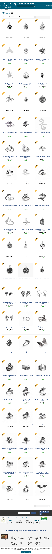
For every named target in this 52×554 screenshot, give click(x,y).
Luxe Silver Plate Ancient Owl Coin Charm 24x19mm (42, 108)
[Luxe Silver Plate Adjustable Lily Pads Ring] (42, 488)
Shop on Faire (38, 538)
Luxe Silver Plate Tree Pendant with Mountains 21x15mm (26, 84)
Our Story (29, 536)
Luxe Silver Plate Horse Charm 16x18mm (9, 108)
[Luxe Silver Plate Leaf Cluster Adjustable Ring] (9, 172)
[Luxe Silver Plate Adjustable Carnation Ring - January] (25, 391)
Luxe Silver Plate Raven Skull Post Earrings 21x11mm (26, 303)
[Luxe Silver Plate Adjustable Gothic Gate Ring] (42, 367)
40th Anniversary (31, 537)
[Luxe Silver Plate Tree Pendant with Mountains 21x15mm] (25, 75)
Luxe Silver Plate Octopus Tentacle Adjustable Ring (42, 327)
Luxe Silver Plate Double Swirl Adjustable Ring (42, 133)
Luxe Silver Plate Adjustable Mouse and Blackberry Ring (26, 497)
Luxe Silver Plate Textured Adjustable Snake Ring (10, 352)
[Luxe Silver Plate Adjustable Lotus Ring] (42, 148)
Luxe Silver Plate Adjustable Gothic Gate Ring (42, 376)
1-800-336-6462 (14, 544)
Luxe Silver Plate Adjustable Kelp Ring (26, 375)
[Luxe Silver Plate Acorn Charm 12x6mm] (25, 99)
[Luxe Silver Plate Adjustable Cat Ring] (25, 221)
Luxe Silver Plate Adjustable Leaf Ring (26, 132)
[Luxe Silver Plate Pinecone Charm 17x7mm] (42, 75)
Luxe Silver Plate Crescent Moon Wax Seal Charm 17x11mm (42, 279)
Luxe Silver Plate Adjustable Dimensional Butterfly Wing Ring (42, 352)
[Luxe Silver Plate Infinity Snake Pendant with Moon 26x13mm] (42, 221)
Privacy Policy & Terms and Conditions (32, 549)
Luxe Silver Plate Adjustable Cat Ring (26, 229)
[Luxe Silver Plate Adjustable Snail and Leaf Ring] (25, 197)
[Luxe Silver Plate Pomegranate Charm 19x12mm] (42, 245)
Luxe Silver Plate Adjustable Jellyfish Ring (9, 376)
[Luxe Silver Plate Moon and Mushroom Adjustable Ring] (25, 172)
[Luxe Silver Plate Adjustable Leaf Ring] (25, 124)
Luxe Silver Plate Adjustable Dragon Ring (9, 399)
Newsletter (47, 536)
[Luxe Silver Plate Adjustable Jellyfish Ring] (9, 367)
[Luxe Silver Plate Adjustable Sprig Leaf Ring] (9, 148)
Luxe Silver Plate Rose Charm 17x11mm (9, 35)
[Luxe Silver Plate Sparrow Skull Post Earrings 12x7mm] (9, 294)
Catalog (21, 543)
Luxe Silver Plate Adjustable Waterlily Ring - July (26, 449)
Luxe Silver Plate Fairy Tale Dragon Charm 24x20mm (42, 60)
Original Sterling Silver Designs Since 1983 (26, 3)
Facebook (47, 537)
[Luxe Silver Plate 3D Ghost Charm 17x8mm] (25, 245)
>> (48, 16)
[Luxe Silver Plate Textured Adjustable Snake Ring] (9, 343)
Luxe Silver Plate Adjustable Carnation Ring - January (26, 400)
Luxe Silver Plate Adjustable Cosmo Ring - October (26, 473)
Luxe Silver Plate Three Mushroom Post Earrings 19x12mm (9, 327)
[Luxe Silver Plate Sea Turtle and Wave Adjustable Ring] (42, 172)
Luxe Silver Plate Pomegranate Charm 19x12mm (42, 254)
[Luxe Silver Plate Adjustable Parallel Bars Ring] (9, 221)
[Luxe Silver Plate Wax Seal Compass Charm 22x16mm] (9, 245)
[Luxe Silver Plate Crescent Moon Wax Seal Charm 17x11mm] (42, 270)
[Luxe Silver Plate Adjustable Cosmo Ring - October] (25, 464)
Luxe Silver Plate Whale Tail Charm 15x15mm (9, 60)
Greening (29, 543)
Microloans (30, 544)
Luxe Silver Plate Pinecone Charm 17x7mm (42, 84)
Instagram (47, 539)
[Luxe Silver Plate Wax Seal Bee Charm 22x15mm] (25, 270)
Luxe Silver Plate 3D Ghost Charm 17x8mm (26, 254)
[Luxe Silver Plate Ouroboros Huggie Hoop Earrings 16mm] (25, 318)
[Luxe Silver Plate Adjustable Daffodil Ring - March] (9, 415)
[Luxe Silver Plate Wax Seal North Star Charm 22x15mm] (9, 270)
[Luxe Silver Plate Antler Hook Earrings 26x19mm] (42, 294)
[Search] (34, 6)
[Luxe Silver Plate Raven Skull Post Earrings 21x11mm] (25, 294)
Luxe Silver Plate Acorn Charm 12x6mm (26, 108)
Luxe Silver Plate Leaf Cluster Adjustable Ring (9, 181)
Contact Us (13, 537)
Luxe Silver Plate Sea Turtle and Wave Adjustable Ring (42, 181)
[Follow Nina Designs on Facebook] (41, 511)
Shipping (12, 542)
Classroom (22, 536)
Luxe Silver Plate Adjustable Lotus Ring (42, 156)
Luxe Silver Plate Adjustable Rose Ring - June (9, 449)
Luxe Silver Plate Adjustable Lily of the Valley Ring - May (42, 424)
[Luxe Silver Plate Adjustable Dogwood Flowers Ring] (25, 148)
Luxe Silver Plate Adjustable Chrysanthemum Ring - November (42, 473)
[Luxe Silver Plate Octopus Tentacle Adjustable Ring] (42, 318)
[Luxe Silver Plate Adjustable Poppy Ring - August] (42, 440)
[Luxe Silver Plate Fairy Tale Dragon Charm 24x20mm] (42, 51)
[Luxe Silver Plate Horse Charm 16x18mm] (9, 99)
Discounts (13, 538)
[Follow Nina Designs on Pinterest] (45, 511)
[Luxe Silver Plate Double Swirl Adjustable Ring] (42, 124)
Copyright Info (39, 542)
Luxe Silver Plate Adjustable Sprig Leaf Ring (10, 157)
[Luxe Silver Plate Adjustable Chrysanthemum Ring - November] (42, 464)
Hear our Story (4, 539)
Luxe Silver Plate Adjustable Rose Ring (10, 132)
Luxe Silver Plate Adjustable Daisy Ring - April (26, 424)
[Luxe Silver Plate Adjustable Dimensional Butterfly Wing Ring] (42, 343)
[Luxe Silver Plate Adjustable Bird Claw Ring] (25, 343)
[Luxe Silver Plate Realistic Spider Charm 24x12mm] (25, 51)
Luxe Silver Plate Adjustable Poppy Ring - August (42, 449)
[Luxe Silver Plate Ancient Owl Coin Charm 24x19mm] (42, 99)
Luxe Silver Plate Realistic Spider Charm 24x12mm (26, 60)
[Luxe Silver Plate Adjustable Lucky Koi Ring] (42, 197)
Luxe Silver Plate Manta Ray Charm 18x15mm (9, 84)
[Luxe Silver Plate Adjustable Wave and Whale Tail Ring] (9, 197)
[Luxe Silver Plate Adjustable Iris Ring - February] (42, 391)
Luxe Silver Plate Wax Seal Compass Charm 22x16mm (9, 254)
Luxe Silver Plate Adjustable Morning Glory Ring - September (9, 473)
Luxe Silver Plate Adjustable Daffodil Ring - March (9, 424)
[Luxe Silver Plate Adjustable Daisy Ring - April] (25, 415)
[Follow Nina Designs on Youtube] (41, 514)
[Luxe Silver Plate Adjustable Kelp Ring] (25, 367)
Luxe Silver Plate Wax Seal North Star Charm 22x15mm (10, 279)
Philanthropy (30, 545)
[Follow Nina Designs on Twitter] (43, 511)
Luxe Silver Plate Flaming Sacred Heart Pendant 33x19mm (42, 36)
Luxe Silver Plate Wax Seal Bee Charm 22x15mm (26, 279)
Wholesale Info (39, 536)
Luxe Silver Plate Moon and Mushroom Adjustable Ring (26, 181)
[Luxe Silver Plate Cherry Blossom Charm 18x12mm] (25, 26)
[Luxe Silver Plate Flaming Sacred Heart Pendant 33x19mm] (42, 26)
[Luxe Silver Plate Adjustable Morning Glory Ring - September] (9, 464)
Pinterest (47, 538)
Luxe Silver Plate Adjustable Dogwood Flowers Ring (26, 157)
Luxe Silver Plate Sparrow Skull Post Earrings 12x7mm (9, 303)
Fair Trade (30, 542)
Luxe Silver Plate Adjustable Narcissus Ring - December (10, 497)
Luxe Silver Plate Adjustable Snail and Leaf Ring (26, 206)
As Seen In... (22, 539)
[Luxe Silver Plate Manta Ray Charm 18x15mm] (9, 75)
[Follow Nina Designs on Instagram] (48, 511)
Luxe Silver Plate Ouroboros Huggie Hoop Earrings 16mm (26, 327)
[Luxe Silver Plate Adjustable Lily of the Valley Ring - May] (42, 415)
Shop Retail (38, 537)
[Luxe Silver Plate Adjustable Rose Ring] (9, 124)
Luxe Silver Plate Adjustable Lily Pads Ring (42, 497)
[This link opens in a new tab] (44, 517)
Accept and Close (26, 552)
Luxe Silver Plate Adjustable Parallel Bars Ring (9, 230)
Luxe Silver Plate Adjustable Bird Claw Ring (26, 352)
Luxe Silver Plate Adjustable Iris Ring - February (42, 400)
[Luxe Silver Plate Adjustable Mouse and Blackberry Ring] (25, 488)
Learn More (19, 523)
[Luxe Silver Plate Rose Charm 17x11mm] (9, 26)
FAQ (12, 536)
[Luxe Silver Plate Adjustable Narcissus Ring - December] (9, 488)
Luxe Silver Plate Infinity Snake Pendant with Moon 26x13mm (42, 230)
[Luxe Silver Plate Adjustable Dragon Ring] (9, 391)
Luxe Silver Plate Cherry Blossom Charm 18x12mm (26, 36)
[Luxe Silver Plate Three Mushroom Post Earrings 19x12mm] (9, 318)
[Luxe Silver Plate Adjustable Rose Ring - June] (9, 440)
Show (20, 16)
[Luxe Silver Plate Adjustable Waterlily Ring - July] (25, 440)
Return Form (13, 543)
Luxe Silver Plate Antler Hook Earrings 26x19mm (42, 303)
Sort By (9, 16)
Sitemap (37, 543)
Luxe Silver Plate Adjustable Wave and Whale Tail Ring (10, 206)
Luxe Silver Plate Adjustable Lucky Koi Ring (42, 206)
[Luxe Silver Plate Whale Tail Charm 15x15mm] (9, 51)
